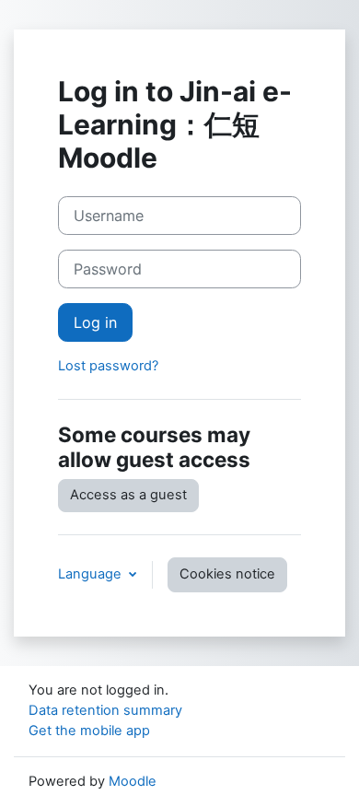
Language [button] (91, 574)
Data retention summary (105, 710)
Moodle (132, 781)
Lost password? (108, 365)
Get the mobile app (89, 730)
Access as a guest (128, 494)
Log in (95, 322)
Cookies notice (227, 574)
